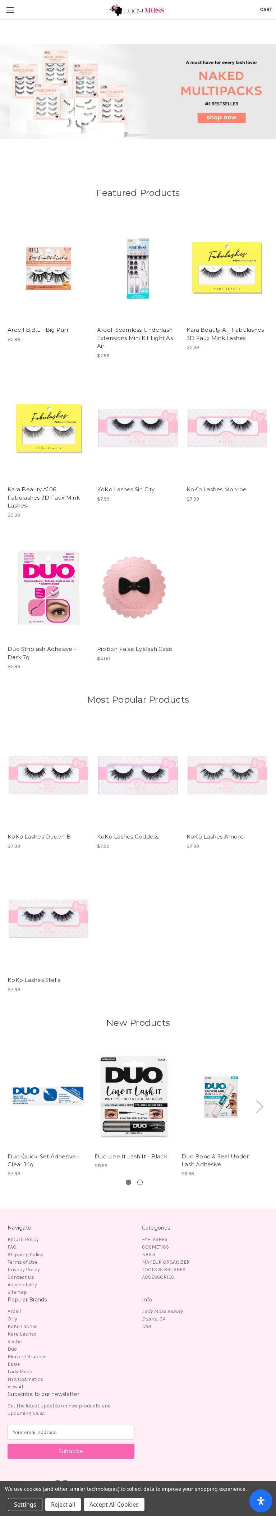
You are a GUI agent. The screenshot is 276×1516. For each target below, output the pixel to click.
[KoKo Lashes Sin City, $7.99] (138, 428)
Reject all (63, 1504)
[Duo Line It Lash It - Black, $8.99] (134, 1096)
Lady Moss (20, 1372)
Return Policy (23, 1239)
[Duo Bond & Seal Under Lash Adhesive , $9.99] (221, 1096)
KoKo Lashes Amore (215, 836)
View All (16, 1387)
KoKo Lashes (23, 1326)
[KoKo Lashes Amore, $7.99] (227, 775)
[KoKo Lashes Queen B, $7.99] (48, 775)
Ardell (14, 1311)
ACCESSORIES (158, 1277)
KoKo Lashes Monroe (217, 489)
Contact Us (21, 1277)
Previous (9, 1106)
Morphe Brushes (27, 1357)
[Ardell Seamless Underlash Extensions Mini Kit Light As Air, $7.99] (138, 268)
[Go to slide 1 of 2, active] (128, 1182)
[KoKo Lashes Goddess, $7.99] (138, 775)
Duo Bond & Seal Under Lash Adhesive (215, 1160)
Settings (25, 1504)
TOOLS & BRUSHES (163, 1270)
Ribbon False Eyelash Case (134, 649)
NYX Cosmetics (25, 1379)
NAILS (148, 1254)
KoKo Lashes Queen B (39, 836)
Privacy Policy (24, 1270)
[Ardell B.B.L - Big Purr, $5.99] (48, 268)
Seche (15, 1341)
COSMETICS (155, 1247)
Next (259, 1106)
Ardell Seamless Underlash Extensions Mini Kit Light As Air (135, 337)
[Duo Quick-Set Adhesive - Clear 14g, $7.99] (47, 1096)
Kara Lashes (22, 1334)
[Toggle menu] (10, 10)
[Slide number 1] (138, 92)
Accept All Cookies (114, 1504)
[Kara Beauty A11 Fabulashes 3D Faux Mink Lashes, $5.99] (227, 268)
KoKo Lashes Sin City (126, 489)
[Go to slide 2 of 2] (140, 1182)
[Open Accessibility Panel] (260, 1500)
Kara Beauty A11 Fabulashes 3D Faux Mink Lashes (225, 333)
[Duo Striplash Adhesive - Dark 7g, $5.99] (48, 587)
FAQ (12, 1247)
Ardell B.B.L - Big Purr (38, 329)
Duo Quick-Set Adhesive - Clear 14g (44, 1160)
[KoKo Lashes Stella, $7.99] (48, 918)
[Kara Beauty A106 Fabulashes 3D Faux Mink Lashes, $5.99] (48, 428)
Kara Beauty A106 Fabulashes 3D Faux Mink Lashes (44, 497)
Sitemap (17, 1292)
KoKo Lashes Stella (34, 980)
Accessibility (22, 1285)
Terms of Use (22, 1262)
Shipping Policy (25, 1254)
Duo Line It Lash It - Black (131, 1156)
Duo (12, 1349)
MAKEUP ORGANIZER (166, 1262)
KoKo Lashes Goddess (128, 836)
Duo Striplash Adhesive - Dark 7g (42, 653)
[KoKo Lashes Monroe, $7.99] (227, 428)
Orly (12, 1319)
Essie (14, 1364)
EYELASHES (154, 1239)
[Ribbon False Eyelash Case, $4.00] (138, 587)
